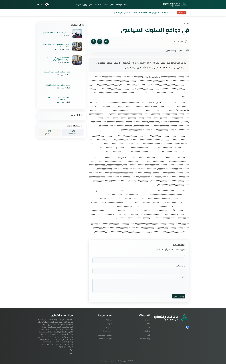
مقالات (105, 4)
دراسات (119, 4)
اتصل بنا (109, 327)
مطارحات (97, 4)
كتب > (186, 23)
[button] (103, 12)
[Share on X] (99, 41)
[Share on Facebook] (106, 41)
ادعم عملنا (107, 331)
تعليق (183, 276)
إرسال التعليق (179, 296)
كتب (90, 4)
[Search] (42, 4)
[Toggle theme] (38, 4)
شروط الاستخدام (105, 338)
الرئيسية (127, 4)
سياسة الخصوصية (105, 335)
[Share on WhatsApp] (93, 41)
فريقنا (109, 323)
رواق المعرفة (81, 4)
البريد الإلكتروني (180, 266)
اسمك (183, 255)
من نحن (109, 320)
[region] (113, 12)
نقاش (112, 4)
